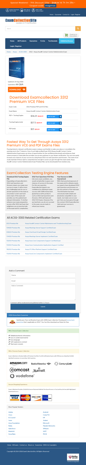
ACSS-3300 (23, 52)
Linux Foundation (14, 423)
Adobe (10, 412)
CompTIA (46, 415)
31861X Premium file (13, 232)
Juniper (45, 420)
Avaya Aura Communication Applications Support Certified (44, 245)
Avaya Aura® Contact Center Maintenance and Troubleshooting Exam (48, 223)
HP (44, 417)
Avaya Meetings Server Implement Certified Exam (41, 236)
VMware (46, 428)
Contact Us (66, 14)
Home (51, 14)
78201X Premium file (13, 249)
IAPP (44, 431)
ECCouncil (11, 417)
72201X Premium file (13, 241)
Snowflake (11, 434)
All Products (22, 41)
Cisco (10, 415)
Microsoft (46, 423)
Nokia (10, 426)
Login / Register (75, 14)
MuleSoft (11, 431)
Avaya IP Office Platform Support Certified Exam (41, 249)
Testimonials (52, 41)
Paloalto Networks (49, 426)
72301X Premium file (13, 245)
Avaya (15, 52)
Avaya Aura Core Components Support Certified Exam (43, 241)
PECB (45, 434)
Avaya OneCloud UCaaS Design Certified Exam (40, 232)
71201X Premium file (13, 254)
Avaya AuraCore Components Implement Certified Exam (43, 254)
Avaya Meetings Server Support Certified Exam (40, 228)
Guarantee (58, 14)
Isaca (10, 420)
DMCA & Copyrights (50, 445)
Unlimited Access (67, 41)
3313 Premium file (12, 223)
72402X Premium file (13, 228)
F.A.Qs (42, 41)
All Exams (15, 445)
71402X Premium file (13, 236)
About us (31, 445)
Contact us (23, 445)
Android (45, 412)
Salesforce (11, 428)
